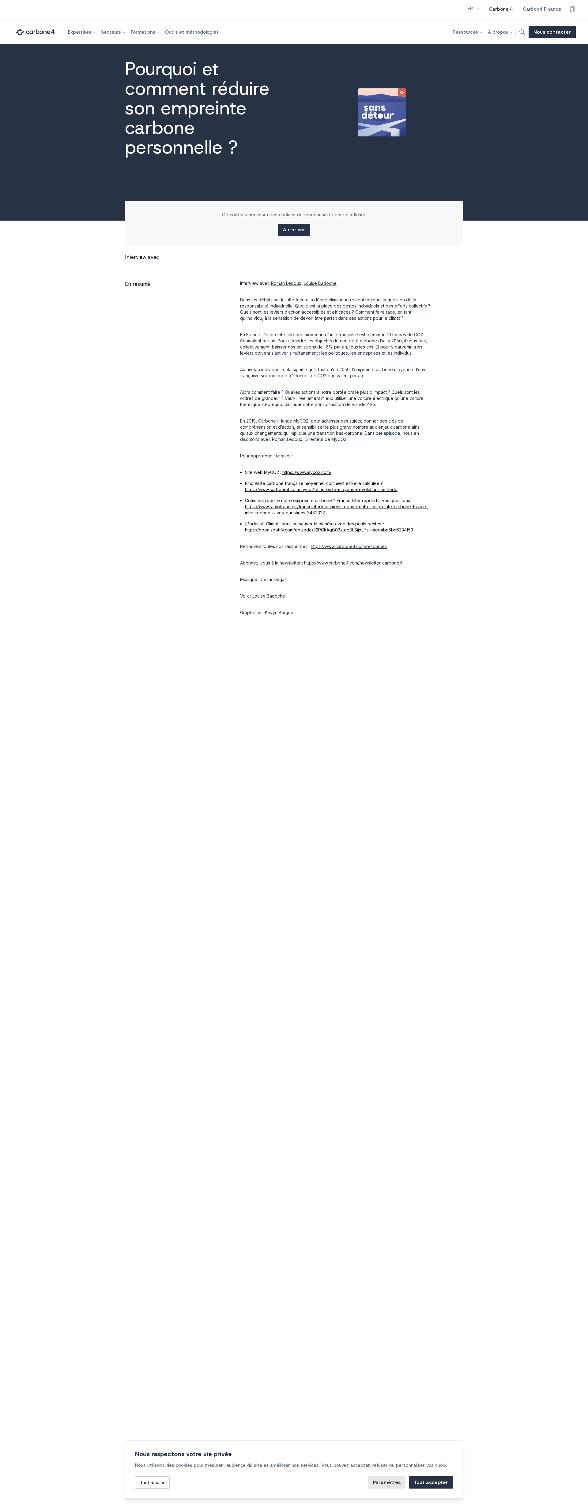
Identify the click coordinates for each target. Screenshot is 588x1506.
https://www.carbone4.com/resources (349, 546)
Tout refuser (152, 1482)
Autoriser (294, 229)
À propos (498, 32)
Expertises (79, 32)
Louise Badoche (320, 283)
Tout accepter (431, 1482)
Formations (143, 32)
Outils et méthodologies (192, 32)
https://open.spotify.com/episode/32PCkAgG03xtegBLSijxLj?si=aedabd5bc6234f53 (329, 529)
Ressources (465, 32)
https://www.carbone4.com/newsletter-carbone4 (353, 562)
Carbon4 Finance (542, 9)
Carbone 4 (501, 9)
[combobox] (474, 8)
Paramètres (387, 1482)
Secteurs (111, 32)
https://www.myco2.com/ (306, 472)
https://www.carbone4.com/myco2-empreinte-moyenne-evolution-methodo (321, 489)
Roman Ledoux (286, 283)
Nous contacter (552, 32)
